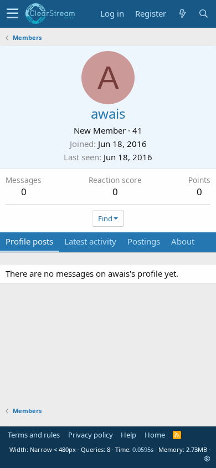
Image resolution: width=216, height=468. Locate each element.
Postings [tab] (143, 241)
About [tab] (182, 241)
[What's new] (182, 13)
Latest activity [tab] (90, 241)
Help (128, 435)
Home (155, 435)
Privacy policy (90, 435)
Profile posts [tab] (29, 241)
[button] (12, 14)
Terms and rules (34, 435)
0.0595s (142, 449)
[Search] (203, 13)
